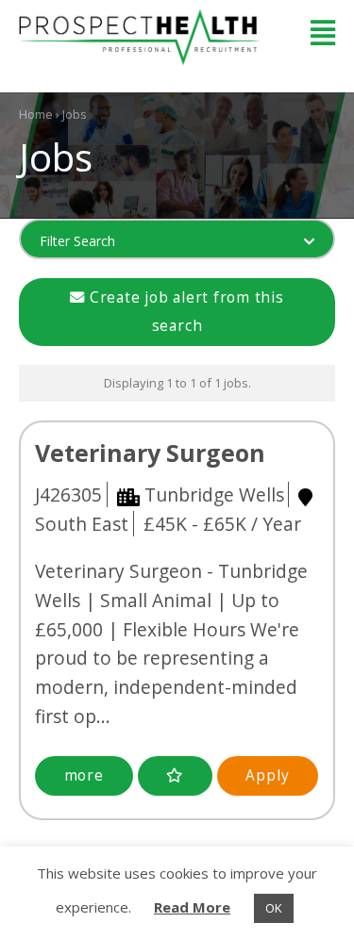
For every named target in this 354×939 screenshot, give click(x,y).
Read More (192, 907)
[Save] (175, 776)
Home (36, 114)
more (84, 775)
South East (81, 523)
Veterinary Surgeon (150, 453)
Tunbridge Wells (214, 494)
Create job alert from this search (184, 312)
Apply (267, 775)
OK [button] (273, 907)
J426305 (68, 494)
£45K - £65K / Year (222, 523)
